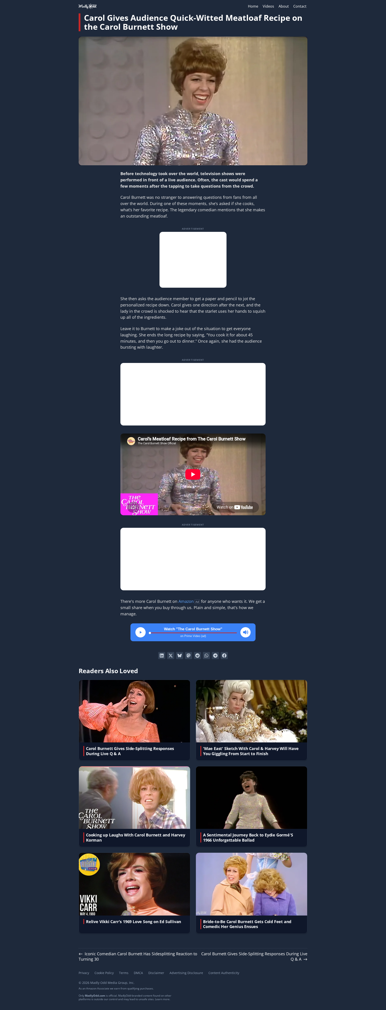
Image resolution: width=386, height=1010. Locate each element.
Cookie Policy (104, 973)
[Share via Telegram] (215, 655)
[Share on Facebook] (224, 655)
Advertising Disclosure (186, 973)
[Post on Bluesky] (179, 655)
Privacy (84, 973)
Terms (123, 973)
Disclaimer (156, 973)
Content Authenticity (223, 973)
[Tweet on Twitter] (170, 655)
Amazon (186, 601)
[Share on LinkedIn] (161, 655)
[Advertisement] (193, 260)
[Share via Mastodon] (188, 655)
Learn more (162, 999)
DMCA (138, 973)
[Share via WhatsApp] (206, 655)
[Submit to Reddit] (197, 655)
